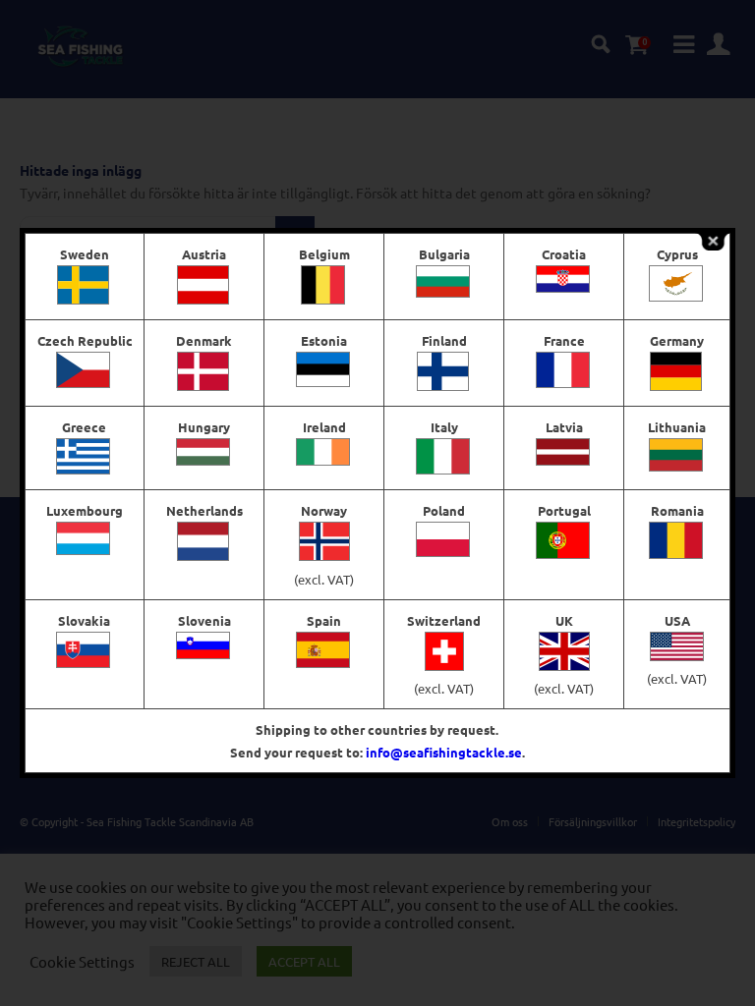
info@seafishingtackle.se (444, 752)
